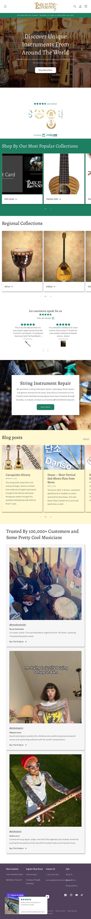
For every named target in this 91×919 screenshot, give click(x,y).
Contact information (46, 913)
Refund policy (38, 911)
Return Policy (71, 880)
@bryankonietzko (17, 624)
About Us (69, 874)
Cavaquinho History (18, 475)
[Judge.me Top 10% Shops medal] (40, 124)
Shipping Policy (71, 886)
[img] (45, 315)
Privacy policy (49, 911)
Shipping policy (72, 911)
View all (86, 439)
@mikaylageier (16, 728)
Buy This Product (16, 642)
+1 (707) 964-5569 (52, 874)
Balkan (49, 286)
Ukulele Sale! (52, 199)
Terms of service (60, 911)
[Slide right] (50, 209)
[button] (5, 6)
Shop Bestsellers (45, 70)
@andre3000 (15, 831)
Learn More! (46, 407)
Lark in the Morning (25, 911)
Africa (7, 286)
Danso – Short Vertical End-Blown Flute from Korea (61, 478)
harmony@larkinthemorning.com (59, 880)
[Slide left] (40, 209)
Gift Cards (9, 199)
